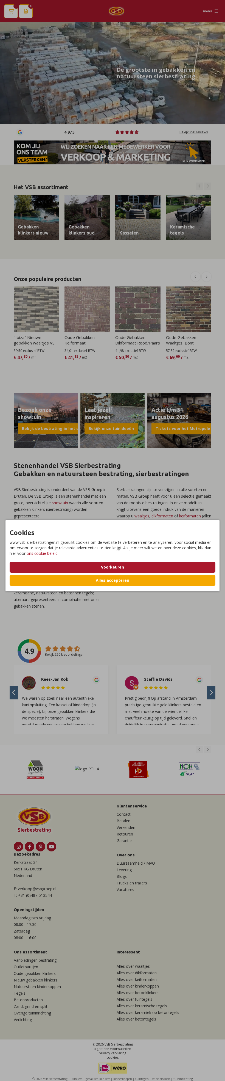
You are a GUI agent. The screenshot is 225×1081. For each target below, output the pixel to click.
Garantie (124, 840)
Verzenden (126, 827)
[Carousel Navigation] (203, 186)
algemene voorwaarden (112, 1048)
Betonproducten (28, 999)
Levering (124, 869)
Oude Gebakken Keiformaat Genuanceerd (79, 340)
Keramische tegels (182, 229)
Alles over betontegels (136, 1019)
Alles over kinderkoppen (138, 986)
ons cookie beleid (42, 553)
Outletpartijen (26, 966)
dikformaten (162, 516)
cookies (112, 1057)
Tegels (20, 993)
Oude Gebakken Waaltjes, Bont (181, 340)
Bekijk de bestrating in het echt (53, 428)
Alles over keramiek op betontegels (148, 1012)
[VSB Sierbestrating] (116, 11)
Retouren (125, 834)
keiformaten (190, 516)
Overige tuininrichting (32, 1013)
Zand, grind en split (30, 1006)
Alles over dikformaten (137, 972)
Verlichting (23, 1019)
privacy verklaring (112, 1053)
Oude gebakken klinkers (35, 973)
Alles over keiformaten (137, 979)
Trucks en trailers (132, 883)
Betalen (123, 820)
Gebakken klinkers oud (82, 229)
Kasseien (129, 232)
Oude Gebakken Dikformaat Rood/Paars (137, 340)
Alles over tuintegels (134, 999)
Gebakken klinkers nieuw (33, 229)
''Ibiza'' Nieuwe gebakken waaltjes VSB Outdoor (35, 340)
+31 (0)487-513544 (35, 895)
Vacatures (125, 889)
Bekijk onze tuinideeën (111, 428)
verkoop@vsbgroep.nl (37, 888)
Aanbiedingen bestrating (35, 960)
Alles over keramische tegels (142, 1005)
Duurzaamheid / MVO (136, 863)
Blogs (122, 876)
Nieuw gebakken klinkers (35, 980)
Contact (124, 814)
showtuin (60, 502)
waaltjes (141, 516)
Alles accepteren (112, 580)
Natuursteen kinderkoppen (37, 986)
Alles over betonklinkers (138, 992)
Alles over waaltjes (133, 966)
